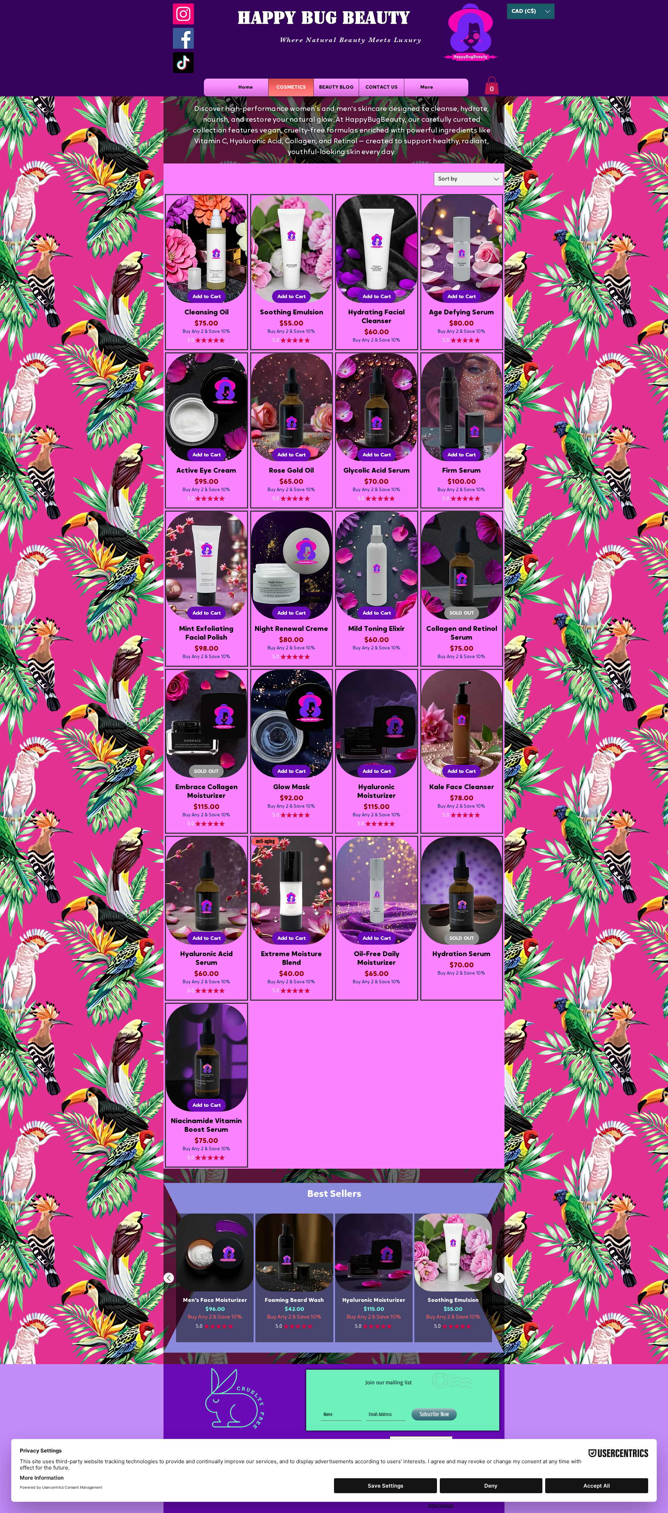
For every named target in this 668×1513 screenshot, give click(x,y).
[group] (334, 1277)
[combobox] (468, 179)
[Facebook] (183, 38)
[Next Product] (499, 1278)
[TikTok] (183, 62)
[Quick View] (215, 1252)
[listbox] (531, 11)
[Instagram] (183, 13)
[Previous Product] (169, 1278)
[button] (531, 11)
